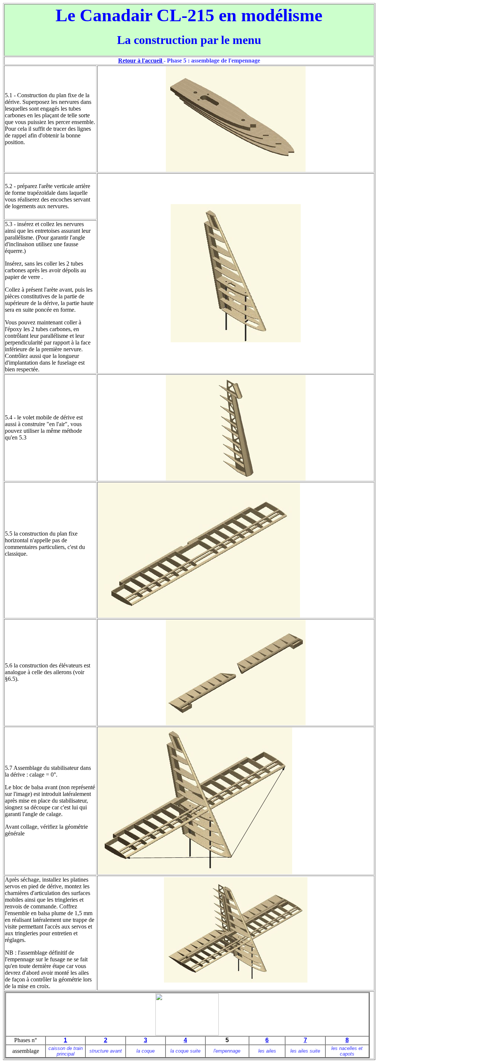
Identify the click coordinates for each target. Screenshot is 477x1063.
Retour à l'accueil (141, 60)
